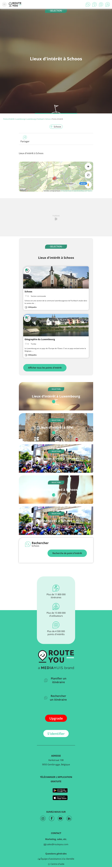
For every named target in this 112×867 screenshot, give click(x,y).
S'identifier (56, 733)
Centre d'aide (57, 863)
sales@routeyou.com (57, 844)
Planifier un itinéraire (58, 680)
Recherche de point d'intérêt (67, 553)
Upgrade (56, 718)
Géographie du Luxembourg (40, 339)
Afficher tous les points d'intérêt (45, 367)
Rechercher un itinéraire (58, 697)
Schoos (48, 119)
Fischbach (40, 119)
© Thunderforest (66, 191)
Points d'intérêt (8, 119)
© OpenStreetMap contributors (82, 191)
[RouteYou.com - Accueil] (15, 4)
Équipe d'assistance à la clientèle (57, 858)
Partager (25, 141)
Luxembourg (20, 119)
